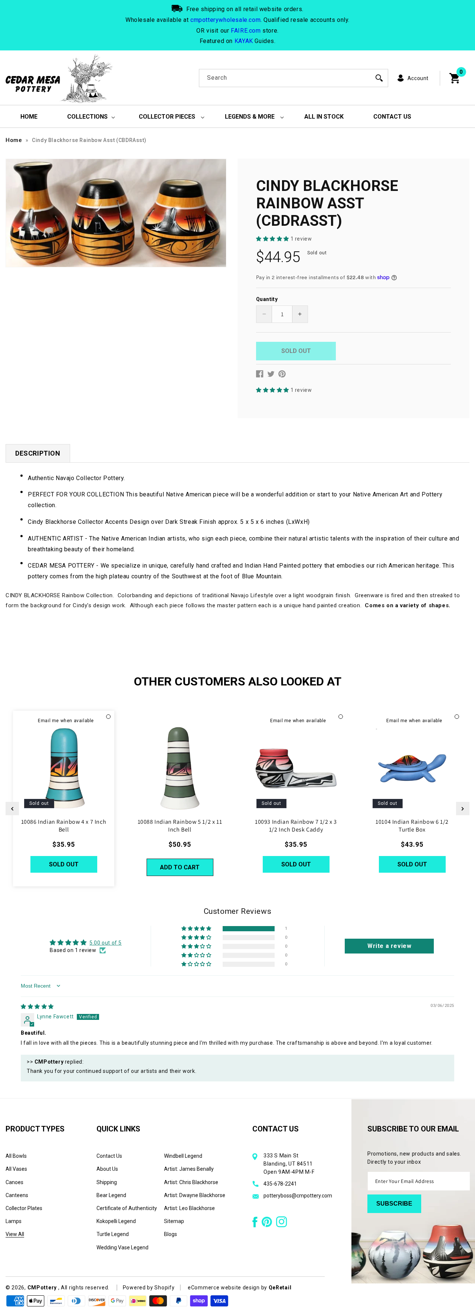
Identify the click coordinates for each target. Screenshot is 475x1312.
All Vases (16, 1169)
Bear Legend (111, 1195)
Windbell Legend (183, 1156)
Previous (12, 808)
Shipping (106, 1182)
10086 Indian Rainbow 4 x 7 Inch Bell (64, 825)
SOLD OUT (64, 864)
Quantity (267, 299)
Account (418, 78)
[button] (273, 239)
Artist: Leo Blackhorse (189, 1208)
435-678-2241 (280, 1184)
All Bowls (16, 1156)
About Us (107, 1169)
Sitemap (174, 1221)
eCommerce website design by (228, 1287)
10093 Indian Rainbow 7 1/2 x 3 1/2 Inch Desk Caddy (296, 825)
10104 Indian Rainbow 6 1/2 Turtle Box (412, 825)
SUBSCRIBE (394, 1203)
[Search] (379, 78)
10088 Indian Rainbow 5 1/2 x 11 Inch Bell (180, 825)
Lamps (14, 1221)
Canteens (17, 1195)
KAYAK (244, 40)
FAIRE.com (246, 30)
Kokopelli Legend (116, 1221)
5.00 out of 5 (105, 943)
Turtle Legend (112, 1234)
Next (462, 808)
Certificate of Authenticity (126, 1208)
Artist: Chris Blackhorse (191, 1182)
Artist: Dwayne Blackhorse (194, 1195)
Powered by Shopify (149, 1287)
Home (14, 140)
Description (37, 453)
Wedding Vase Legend (122, 1247)
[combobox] (293, 78)
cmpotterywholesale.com (225, 19)
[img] (37, 1006)
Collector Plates (24, 1208)
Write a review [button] (389, 945)
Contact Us (109, 1156)
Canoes (14, 1182)
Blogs (170, 1234)
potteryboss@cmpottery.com (297, 1196)
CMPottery (42, 1287)
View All (15, 1234)
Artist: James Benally (189, 1169)
